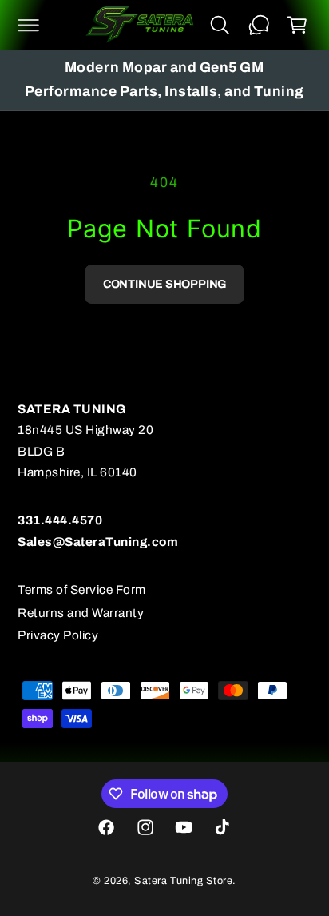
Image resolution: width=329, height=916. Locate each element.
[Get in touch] (259, 25)
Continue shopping (164, 283)
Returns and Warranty (81, 612)
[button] (28, 25)
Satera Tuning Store (183, 880)
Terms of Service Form (82, 589)
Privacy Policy (58, 635)
